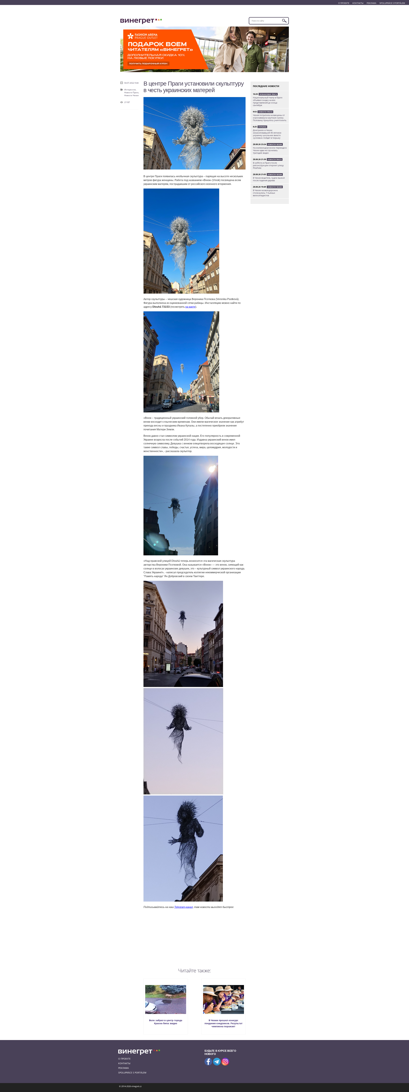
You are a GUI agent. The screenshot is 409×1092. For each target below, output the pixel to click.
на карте (190, 306)
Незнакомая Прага (268, 94)
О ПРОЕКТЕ (343, 3)
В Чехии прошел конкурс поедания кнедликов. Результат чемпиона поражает (223, 1023)
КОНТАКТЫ (357, 3)
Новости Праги (265, 112)
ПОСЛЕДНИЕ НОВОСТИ (266, 86)
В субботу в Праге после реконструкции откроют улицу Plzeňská (268, 165)
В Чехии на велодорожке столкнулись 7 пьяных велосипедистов (265, 193)
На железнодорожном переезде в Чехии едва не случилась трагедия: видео (269, 150)
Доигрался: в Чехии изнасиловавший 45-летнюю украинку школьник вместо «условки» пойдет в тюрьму (267, 134)
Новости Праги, (131, 92)
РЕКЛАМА (371, 3)
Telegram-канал (183, 907)
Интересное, (130, 89)
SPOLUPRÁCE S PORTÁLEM (392, 3)
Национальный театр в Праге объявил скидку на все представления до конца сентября (267, 101)
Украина (262, 127)
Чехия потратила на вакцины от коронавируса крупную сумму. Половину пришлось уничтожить (269, 118)
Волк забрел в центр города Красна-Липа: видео (165, 1022)
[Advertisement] (194, 937)
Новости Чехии (131, 95)
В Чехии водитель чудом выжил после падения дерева (269, 179)
